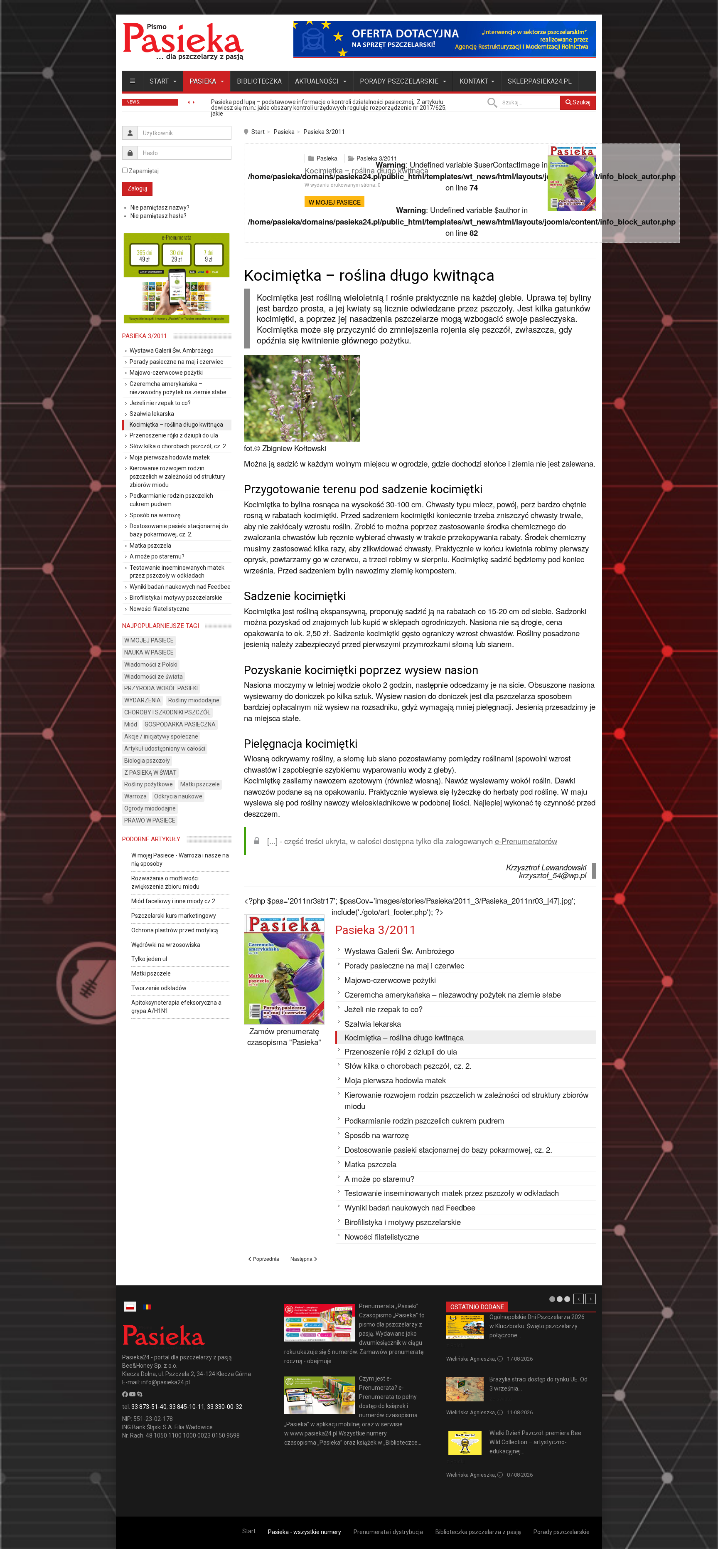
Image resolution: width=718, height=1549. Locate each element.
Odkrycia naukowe (178, 796)
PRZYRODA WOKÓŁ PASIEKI (161, 688)
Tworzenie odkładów (159, 988)
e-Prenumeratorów (526, 840)
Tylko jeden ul (149, 959)
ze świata (500, 1399)
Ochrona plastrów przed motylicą (174, 930)
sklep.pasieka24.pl (540, 81)
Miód (130, 724)
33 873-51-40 (149, 1406)
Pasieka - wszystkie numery (304, 1532)
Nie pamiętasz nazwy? (159, 207)
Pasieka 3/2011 (324, 131)
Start (160, 81)
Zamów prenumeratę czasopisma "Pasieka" (284, 1036)
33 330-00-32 (224, 1406)
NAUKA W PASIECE (149, 652)
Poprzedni (578, 1299)
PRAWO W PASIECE (149, 820)
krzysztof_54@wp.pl (552, 875)
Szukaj (580, 102)
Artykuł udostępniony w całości (164, 748)
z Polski (455, 1345)
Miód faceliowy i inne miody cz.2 (173, 901)
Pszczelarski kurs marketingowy (173, 915)
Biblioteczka (259, 81)
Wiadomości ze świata (153, 676)
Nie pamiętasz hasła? (158, 215)
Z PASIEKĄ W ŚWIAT (150, 772)
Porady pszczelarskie (400, 81)
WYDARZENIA (142, 700)
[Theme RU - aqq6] (183, 41)
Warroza (135, 796)
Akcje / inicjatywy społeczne (161, 736)
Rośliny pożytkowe (148, 784)
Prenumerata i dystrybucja (388, 1532)
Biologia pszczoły (147, 760)
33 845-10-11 (186, 1406)
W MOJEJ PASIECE (335, 202)
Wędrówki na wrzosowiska (165, 944)
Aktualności (317, 81)
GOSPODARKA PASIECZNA (180, 724)
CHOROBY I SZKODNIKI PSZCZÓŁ (167, 712)
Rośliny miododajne (193, 700)
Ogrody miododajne (150, 808)
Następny (590, 1299)
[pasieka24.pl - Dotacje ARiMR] (444, 39)
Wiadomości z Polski (150, 664)
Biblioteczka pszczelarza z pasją (478, 1532)
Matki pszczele (200, 784)
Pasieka (203, 81)
